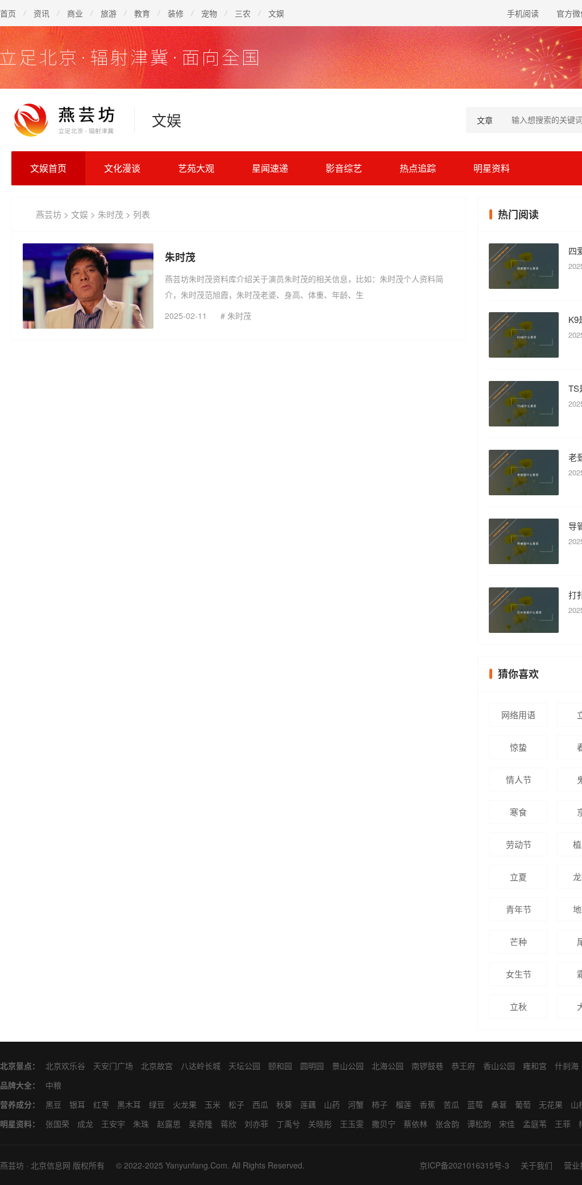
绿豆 (157, 1104)
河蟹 (356, 1104)
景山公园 (348, 1065)
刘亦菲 (256, 1123)
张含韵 (447, 1123)
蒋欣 (228, 1123)
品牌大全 (16, 1085)
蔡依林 (415, 1123)
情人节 (518, 779)
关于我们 (536, 1165)
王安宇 (113, 1123)
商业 (75, 13)
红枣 (101, 1104)
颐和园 (280, 1065)
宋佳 (507, 1123)
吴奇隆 (201, 1123)
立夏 (518, 876)
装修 (176, 13)
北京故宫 (157, 1065)
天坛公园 (244, 1065)
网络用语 (518, 714)
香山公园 (499, 1065)
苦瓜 (451, 1104)
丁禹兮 (288, 1123)
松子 (236, 1104)
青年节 (518, 909)
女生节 (518, 974)
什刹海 (567, 1065)
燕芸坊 (48, 214)
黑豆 (53, 1104)
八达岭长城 (201, 1065)
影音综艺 (344, 168)
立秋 (518, 1006)
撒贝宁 (384, 1123)
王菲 (563, 1123)
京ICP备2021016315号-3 (464, 1165)
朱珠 (141, 1123)
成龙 (85, 1123)
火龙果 (185, 1104)
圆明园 (312, 1065)
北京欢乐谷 (65, 1065)
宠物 (209, 13)
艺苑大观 (196, 168)
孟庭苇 (535, 1123)
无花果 (551, 1104)
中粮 (53, 1085)
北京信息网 (50, 1165)
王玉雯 (352, 1123)
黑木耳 (129, 1104)
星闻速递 (270, 168)
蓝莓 (475, 1104)
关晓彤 (320, 1123)
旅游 (109, 13)
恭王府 (463, 1065)
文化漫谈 (122, 168)
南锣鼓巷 (427, 1065)
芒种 (518, 941)
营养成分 (16, 1104)
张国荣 (57, 1123)
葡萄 (523, 1104)
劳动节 (518, 844)
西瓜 (260, 1104)
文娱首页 (48, 168)
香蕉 (427, 1104)
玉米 (213, 1104)
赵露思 (169, 1123)
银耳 (77, 1104)
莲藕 (308, 1104)
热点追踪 (418, 168)
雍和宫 (535, 1065)
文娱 (276, 13)
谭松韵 (479, 1123)
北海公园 (388, 1065)
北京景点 (16, 1065)
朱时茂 (110, 214)
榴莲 (403, 1104)
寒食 (518, 812)
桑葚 (499, 1104)
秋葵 (284, 1104)
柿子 (380, 1104)
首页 (8, 13)
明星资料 (491, 168)
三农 (243, 13)
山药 (332, 1104)
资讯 (41, 13)
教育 (142, 13)
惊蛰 (518, 747)
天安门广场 (113, 1065)
